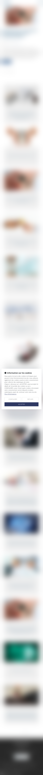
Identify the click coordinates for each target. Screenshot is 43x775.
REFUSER (30, 399)
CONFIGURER (12, 399)
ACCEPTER (21, 404)
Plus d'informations (10, 394)
